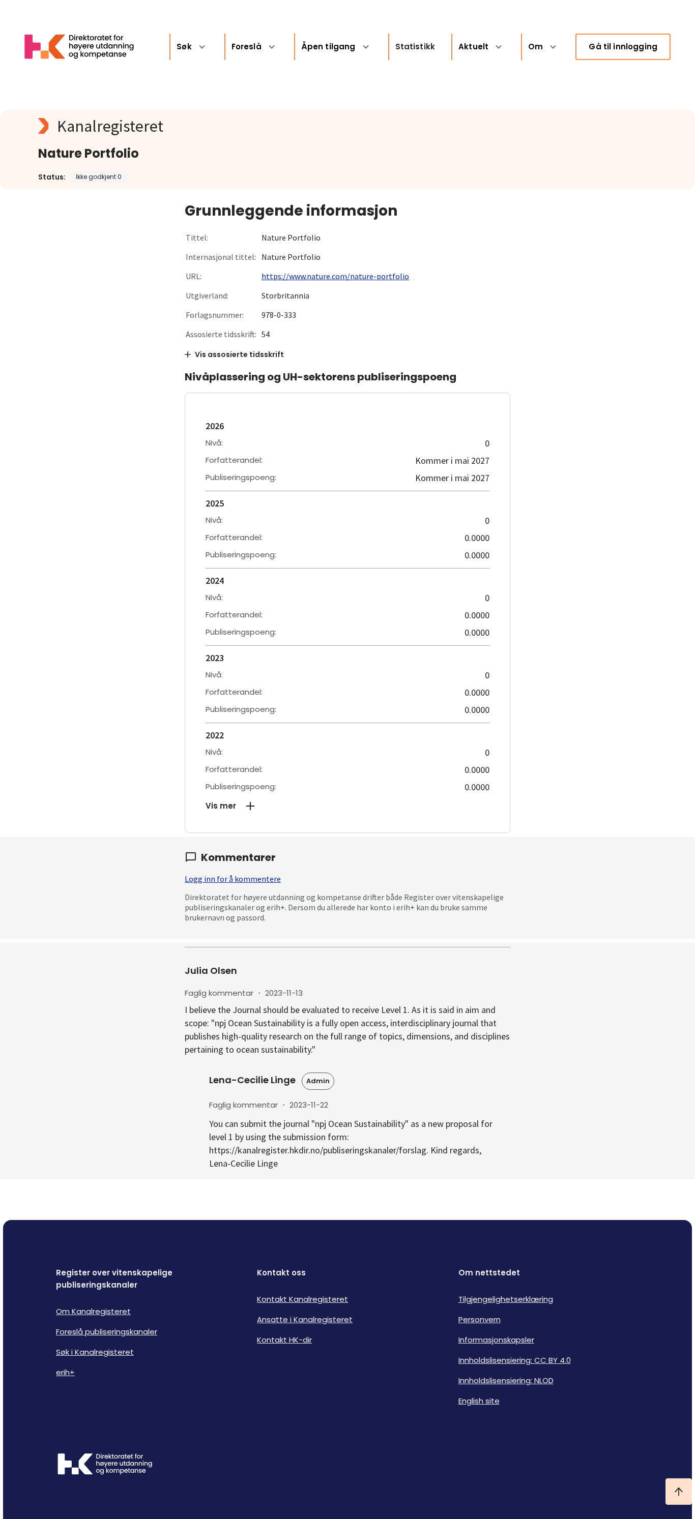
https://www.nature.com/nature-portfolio (335, 276)
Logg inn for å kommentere (233, 879)
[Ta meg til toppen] (678, 1491)
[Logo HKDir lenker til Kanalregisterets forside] (85, 46)
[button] (347, 806)
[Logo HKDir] (105, 1465)
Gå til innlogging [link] (623, 46)
